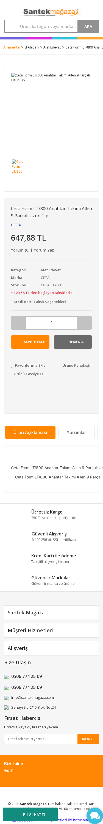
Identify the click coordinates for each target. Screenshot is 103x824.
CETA (16, 224)
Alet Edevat (51, 269)
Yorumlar (76, 432)
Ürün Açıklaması (30, 432)
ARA (88, 26)
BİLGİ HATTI (34, 814)
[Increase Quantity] (84, 323)
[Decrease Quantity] (19, 323)
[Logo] (51, 12)
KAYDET (88, 739)
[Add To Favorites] (28, 365)
